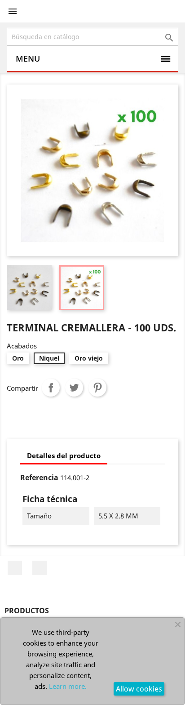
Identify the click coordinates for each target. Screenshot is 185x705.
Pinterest (97, 388)
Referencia (39, 477)
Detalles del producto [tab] (64, 455)
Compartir (51, 388)
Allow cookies (139, 689)
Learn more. (68, 686)
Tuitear (74, 388)
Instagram (39, 568)
